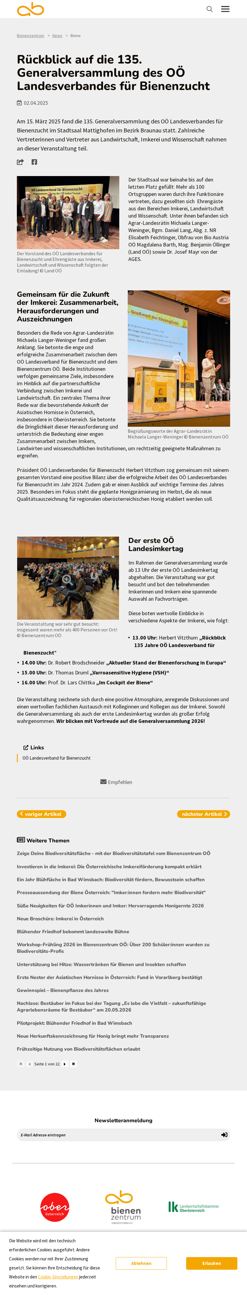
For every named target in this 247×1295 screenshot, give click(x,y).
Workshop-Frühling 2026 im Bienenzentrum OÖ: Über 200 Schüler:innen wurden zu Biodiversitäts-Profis (113, 948)
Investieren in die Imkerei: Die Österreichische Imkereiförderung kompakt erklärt (109, 866)
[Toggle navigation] (210, 9)
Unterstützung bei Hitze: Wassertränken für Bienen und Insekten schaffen (101, 964)
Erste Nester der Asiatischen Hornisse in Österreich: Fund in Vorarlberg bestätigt (109, 977)
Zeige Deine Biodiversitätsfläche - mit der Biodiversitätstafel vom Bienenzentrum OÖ (114, 853)
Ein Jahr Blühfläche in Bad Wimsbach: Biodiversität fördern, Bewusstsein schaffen (111, 879)
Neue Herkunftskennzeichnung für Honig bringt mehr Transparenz (93, 1036)
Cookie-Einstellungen (58, 1277)
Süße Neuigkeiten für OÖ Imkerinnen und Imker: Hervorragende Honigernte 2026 (110, 906)
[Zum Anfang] (20, 1064)
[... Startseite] (34, 9)
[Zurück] (29, 1064)
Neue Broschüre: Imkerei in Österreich (60, 918)
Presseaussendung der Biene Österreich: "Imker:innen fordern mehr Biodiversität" (111, 892)
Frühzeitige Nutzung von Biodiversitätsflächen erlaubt (78, 1049)
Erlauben (211, 1263)
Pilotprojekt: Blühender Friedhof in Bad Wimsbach (74, 1023)
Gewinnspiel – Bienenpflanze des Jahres (63, 990)
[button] (22, 162)
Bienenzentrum (30, 35)
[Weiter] (64, 1064)
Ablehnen (141, 1263)
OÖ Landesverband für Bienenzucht (57, 758)
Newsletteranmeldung (123, 1120)
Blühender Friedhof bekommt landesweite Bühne (73, 931)
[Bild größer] (68, 212)
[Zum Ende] (73, 1064)
